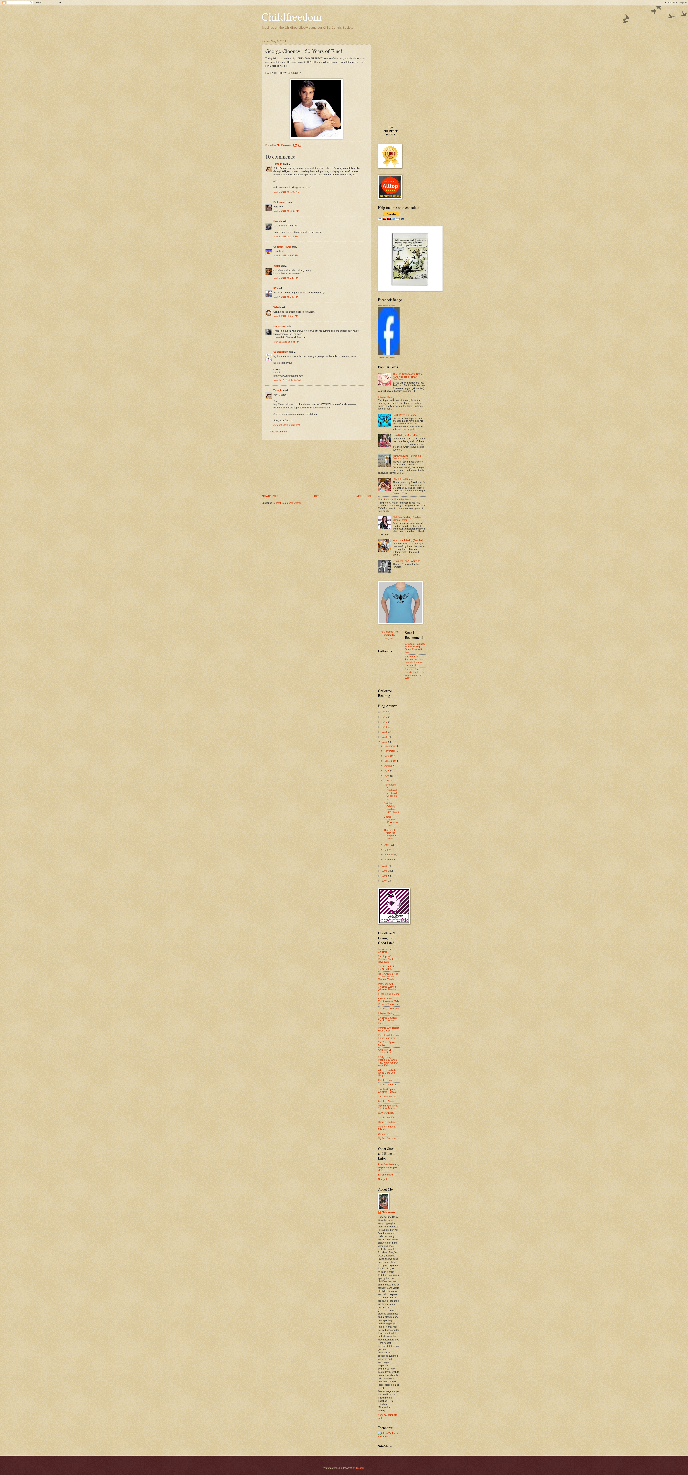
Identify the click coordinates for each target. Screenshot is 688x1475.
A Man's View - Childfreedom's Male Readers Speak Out (388, 1001)
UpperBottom (280, 352)
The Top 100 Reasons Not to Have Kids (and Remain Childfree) (407, 377)
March (388, 849)
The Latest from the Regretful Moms (390, 834)
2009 (385, 871)
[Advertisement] (316, 466)
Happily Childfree (387, 1122)
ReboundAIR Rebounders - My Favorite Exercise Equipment (414, 660)
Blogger (360, 1468)
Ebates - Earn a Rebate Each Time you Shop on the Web (414, 673)
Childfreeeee (388, 1212)
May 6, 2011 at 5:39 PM (285, 278)
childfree (390, 131)
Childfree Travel (282, 246)
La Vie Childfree (386, 1113)
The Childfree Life (387, 1096)
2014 (385, 727)
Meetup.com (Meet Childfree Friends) (388, 1107)
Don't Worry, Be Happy (404, 415)
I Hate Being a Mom (388, 994)
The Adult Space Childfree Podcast (387, 1090)
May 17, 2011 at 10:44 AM (287, 380)
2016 (385, 717)
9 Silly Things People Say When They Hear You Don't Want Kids (388, 1061)
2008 (385, 876)
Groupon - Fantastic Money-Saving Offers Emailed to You (415, 648)
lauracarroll (279, 326)
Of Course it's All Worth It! (406, 561)
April (387, 844)
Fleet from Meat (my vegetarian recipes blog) (388, 1167)
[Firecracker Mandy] (389, 354)
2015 (385, 722)
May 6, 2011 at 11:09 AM (286, 211)
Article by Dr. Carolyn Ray (384, 1051)
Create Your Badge (386, 357)
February (389, 854)
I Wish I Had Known (403, 479)
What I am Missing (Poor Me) (408, 540)
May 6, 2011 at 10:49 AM (286, 192)
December (390, 746)
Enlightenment (385, 1174)
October (388, 756)
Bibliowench (280, 202)
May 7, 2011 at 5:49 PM (285, 297)
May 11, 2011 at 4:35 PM (286, 341)
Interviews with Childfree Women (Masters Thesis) (387, 987)
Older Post (363, 496)
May (387, 780)
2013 (385, 732)
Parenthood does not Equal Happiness (389, 1036)
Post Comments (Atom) (288, 503)
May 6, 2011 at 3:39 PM (285, 255)
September (390, 761)
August (388, 765)
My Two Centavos (387, 1138)
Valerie (277, 307)
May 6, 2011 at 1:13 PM (285, 236)
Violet (276, 266)
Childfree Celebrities (388, 1008)
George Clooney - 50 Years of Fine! (391, 820)
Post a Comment (278, 431)
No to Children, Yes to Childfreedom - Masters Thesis (388, 977)
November (390, 751)
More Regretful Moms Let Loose (394, 499)
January (388, 859)
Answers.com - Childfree (386, 950)
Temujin (277, 163)
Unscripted (383, 1134)
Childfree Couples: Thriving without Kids (387, 1020)
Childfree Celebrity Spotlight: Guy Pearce (391, 807)
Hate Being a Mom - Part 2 (407, 435)
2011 (385, 742)
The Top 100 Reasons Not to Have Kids (386, 959)
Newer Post (270, 496)
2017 (385, 712)
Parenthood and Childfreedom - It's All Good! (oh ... (391, 791)
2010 (385, 866)
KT (274, 288)
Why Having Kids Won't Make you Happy (387, 1073)
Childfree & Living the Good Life (387, 968)
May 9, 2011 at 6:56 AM (285, 316)
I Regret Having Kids (389, 397)
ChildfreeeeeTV (386, 1117)
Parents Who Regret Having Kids (388, 1029)
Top (390, 127)
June (387, 775)
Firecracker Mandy (386, 305)
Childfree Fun (385, 1080)
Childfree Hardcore (387, 1084)
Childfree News (386, 1101)
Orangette (383, 1179)
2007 (385, 880)
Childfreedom (292, 16)
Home (317, 496)
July (387, 770)
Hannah (277, 221)
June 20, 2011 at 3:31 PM (286, 425)
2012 (385, 737)
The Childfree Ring (388, 631)
